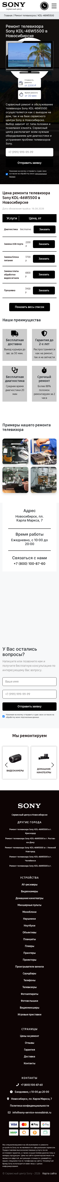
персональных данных (30, 717)
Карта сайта (49, 1173)
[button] (6, 765)
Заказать (44, 229)
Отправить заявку (29, 163)
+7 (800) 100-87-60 (29, 564)
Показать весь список (29, 307)
